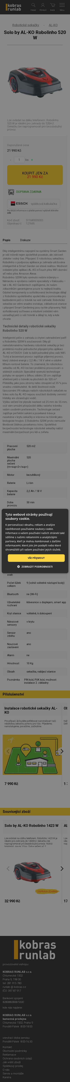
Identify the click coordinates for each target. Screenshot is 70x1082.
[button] (35, 567)
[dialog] (35, 541)
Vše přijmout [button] (36, 558)
